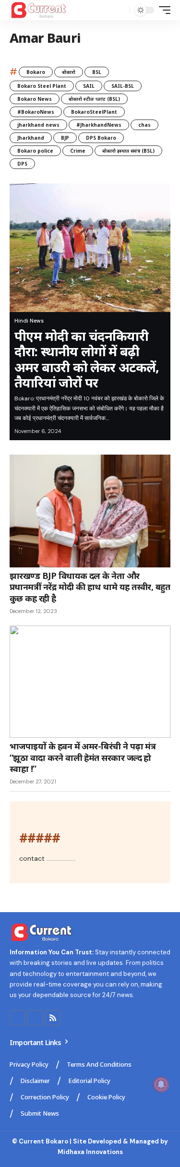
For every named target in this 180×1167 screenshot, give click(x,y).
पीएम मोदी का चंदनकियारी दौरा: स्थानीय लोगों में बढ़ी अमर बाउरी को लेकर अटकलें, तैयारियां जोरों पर (86, 359)
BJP (65, 137)
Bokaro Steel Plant (41, 86)
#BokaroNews (35, 111)
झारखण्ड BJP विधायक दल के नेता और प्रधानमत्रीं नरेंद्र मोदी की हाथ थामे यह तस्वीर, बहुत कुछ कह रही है (90, 587)
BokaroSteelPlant (94, 111)
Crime (77, 150)
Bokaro (35, 72)
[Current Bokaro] (39, 10)
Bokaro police (35, 150)
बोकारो (68, 72)
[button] (120, 10)
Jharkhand (30, 137)
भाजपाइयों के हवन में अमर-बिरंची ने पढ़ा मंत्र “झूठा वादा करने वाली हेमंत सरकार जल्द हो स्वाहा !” (83, 757)
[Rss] (52, 1017)
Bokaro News (34, 99)
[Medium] (35, 1017)
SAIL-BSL (122, 86)
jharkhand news (38, 124)
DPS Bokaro (101, 137)
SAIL (89, 86)
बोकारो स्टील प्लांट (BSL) (94, 99)
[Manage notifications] (161, 1084)
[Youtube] (17, 1017)
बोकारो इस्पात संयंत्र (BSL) (128, 150)
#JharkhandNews (98, 124)
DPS (22, 163)
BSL (96, 72)
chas (144, 124)
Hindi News (29, 320)
